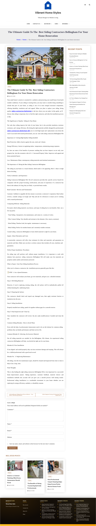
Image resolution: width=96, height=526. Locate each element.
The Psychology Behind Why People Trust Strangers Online (78, 80)
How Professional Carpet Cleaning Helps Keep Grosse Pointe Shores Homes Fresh (79, 92)
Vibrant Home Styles (48, 12)
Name (9, 424)
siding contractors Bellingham (22, 111)
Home (28, 23)
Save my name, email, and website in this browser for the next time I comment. (32, 444)
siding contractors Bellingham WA (18, 131)
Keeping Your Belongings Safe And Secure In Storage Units (77, 112)
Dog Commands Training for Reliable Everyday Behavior (78, 55)
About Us (25, 511)
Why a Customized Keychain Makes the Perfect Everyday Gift (82, 520)
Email (9, 430)
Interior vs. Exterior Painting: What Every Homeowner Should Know (79, 67)
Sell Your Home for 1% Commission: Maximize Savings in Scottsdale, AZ (83, 516)
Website (9, 437)
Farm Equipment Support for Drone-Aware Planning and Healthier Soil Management (78, 104)
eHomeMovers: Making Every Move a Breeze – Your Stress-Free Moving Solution (21, 395)
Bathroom (47, 23)
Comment (10, 409)
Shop (24, 514)
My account (25, 505)
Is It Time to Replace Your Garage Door (78, 98)
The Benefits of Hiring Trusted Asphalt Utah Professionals (34, 486)
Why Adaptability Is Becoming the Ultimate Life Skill (77, 86)
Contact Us (36, 23)
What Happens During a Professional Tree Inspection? (52, 395)
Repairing (65, 23)
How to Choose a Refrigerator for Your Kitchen (78, 61)
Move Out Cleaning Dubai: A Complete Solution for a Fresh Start (83, 512)
